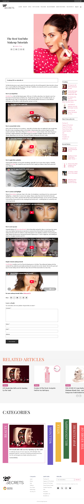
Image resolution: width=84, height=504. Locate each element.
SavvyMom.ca (65, 139)
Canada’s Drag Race (66, 131)
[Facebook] (58, 488)
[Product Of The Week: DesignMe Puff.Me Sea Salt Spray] (47, 374)
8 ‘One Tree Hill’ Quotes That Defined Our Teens (72, 112)
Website (8, 334)
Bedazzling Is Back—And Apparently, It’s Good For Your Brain (72, 181)
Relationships (51, 6)
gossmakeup (13, 194)
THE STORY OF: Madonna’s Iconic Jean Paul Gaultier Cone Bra (73, 106)
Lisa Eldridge (9, 264)
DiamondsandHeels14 (21, 229)
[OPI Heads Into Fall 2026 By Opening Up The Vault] (16, 374)
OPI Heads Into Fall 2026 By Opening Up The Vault (72, 86)
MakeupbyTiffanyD (31, 132)
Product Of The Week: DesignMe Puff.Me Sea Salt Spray (73, 165)
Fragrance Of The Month (67, 125)
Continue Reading (13, 457)
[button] (11, 49)
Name (8, 324)
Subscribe (78, 479)
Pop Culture (36, 6)
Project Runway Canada (67, 129)
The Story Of (70, 6)
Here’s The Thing (60, 6)
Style (29, 6)
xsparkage (13, 164)
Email (7, 329)
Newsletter (64, 135)
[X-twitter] (62, 488)
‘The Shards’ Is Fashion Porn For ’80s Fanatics (73, 172)
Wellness (43, 6)
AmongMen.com (65, 137)
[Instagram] (66, 488)
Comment (8, 308)
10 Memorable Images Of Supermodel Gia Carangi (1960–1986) (72, 92)
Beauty (25, 6)
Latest (20, 6)
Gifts (63, 133)
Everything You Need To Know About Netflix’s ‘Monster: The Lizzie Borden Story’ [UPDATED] (72, 157)
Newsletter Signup (6, 1)
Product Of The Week (67, 127)
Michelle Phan (9, 96)
